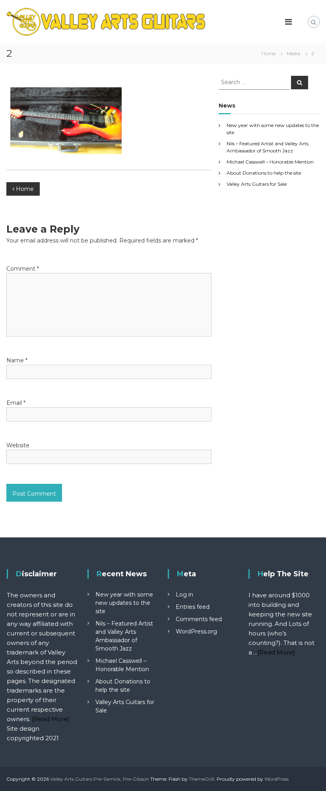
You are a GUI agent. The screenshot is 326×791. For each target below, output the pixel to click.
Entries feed (193, 606)
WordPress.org (196, 631)
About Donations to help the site (264, 173)
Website (17, 445)
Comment (22, 268)
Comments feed (199, 619)
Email (15, 402)
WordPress (276, 779)
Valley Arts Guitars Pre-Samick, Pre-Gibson (99, 779)
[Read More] (51, 719)
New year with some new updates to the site (124, 603)
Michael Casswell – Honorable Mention (270, 162)
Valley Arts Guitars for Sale (257, 184)
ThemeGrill (201, 779)
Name (16, 360)
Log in (184, 594)
